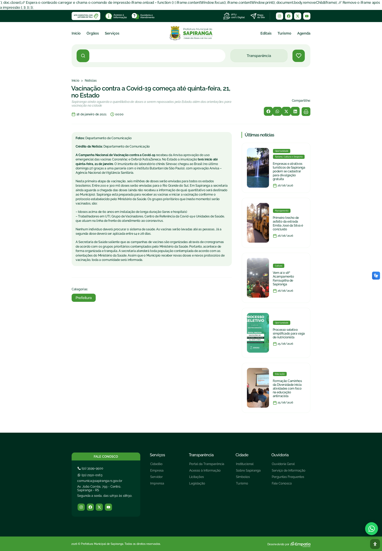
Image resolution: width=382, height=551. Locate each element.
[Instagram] (279, 16)
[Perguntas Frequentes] (288, 478)
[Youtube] (306, 16)
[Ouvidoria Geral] (288, 465)
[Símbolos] (248, 478)
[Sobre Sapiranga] (248, 472)
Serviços (112, 33)
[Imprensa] (157, 485)
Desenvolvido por (278, 544)
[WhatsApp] (371, 528)
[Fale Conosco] (288, 485)
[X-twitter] (297, 16)
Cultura (278, 266)
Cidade (242, 455)
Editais (266, 33)
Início (76, 33)
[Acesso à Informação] (206, 472)
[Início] (75, 80)
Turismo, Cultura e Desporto (289, 157)
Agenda (303, 33)
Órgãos (93, 33)
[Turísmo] (248, 485)
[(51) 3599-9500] (91, 468)
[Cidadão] (157, 465)
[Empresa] (157, 472)
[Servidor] (157, 478)
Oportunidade (281, 151)
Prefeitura (84, 298)
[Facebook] (288, 16)
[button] (268, 111)
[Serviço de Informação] (288, 472)
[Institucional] (248, 465)
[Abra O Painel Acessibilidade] (375, 544)
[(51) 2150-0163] (90, 475)
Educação (280, 374)
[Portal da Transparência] (206, 465)
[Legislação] (206, 485)
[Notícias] (91, 80)
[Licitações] (206, 478)
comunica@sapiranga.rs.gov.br (99, 481)
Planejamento (281, 211)
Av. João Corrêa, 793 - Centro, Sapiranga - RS (99, 488)
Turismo (284, 33)
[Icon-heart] (298, 56)
